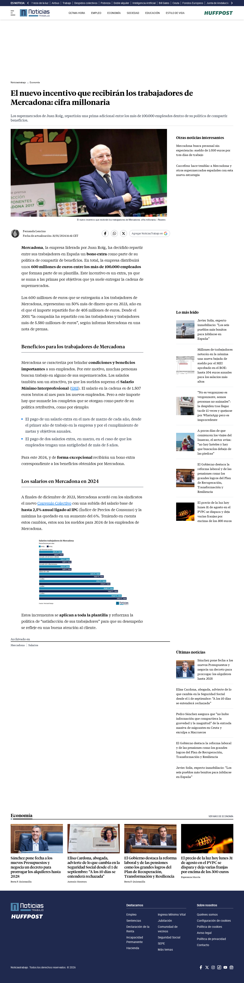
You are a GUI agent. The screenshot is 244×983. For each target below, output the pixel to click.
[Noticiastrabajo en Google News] (231, 967)
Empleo (131, 914)
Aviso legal (204, 933)
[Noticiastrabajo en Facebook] (200, 967)
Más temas (165, 949)
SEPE (161, 943)
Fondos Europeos (192, 3)
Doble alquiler (121, 3)
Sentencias (133, 920)
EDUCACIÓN (152, 13)
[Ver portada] (35, 13)
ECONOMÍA (114, 13)
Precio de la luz (39, 3)
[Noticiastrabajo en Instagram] (212, 967)
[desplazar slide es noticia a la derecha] (231, 3)
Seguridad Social (169, 937)
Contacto (203, 945)
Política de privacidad (211, 939)
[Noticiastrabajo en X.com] (206, 967)
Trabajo (67, 3)
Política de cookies (209, 927)
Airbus (55, 3)
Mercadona (18, 645)
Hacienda (132, 948)
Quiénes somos (207, 914)
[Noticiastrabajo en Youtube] (225, 967)
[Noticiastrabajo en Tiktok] (219, 967)
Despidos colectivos (85, 3)
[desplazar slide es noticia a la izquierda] (28, 3)
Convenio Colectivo (54, 503)
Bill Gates (164, 3)
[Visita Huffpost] (218, 13)
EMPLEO (96, 13)
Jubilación (165, 920)
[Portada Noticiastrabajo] (27, 907)
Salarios (33, 645)
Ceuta (176, 3)
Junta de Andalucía (217, 3)
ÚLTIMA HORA (77, 13)
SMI (74, 388)
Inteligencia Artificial (144, 3)
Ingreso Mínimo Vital (172, 914)
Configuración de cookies (214, 920)
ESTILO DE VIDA (175, 13)
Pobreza (105, 3)
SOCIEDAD (133, 13)
